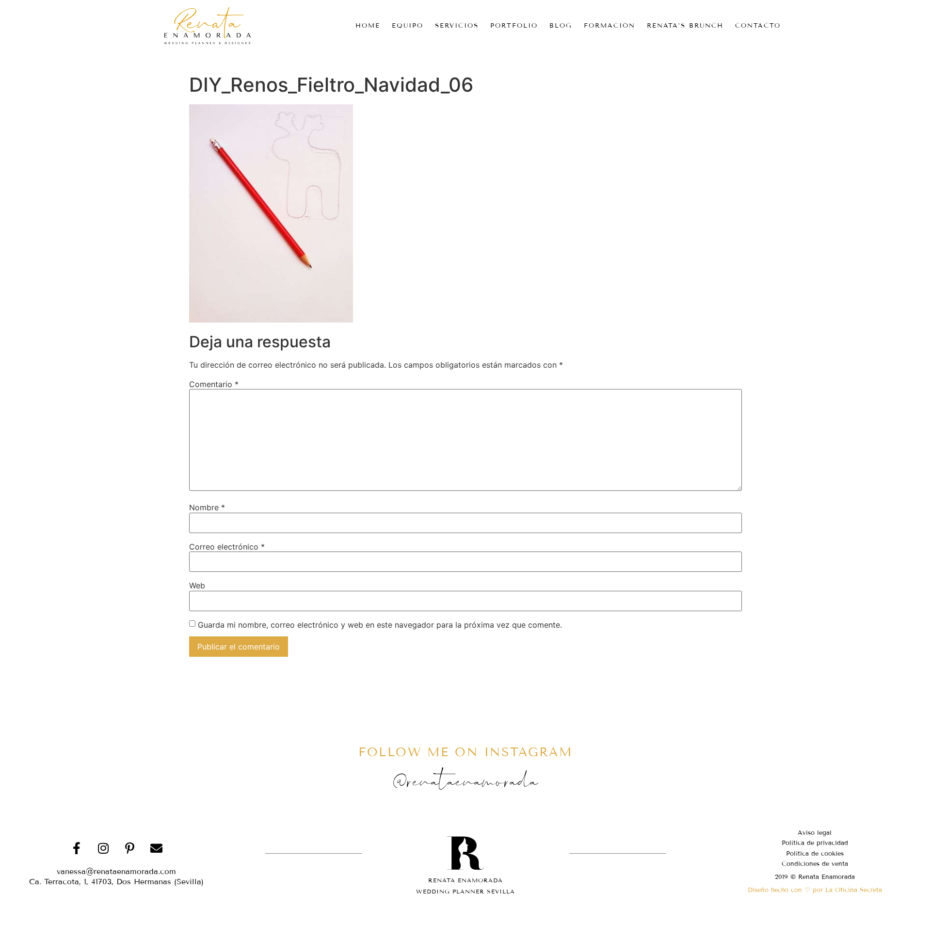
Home (367, 26)
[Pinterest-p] (130, 848)
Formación (609, 26)
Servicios (457, 26)
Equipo (407, 26)
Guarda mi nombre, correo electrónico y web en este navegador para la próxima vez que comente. (380, 625)
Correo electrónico (227, 547)
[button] (116, 882)
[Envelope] (156, 848)
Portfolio (514, 26)
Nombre (207, 507)
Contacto (758, 26)
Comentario (214, 384)
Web (197, 585)
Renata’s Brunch (685, 26)
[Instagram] (103, 848)
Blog (560, 26)
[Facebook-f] (76, 848)
